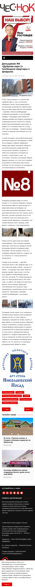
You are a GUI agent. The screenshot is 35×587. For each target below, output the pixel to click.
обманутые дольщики (11, 399)
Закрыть (7, 584)
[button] (9, 232)
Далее (28, 409)
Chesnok (6, 76)
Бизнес (22, 76)
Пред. (7, 409)
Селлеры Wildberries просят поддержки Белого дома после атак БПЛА (17, 472)
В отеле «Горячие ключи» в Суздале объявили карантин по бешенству (17, 440)
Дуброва (20, 392)
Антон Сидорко (9, 392)
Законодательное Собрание (13, 396)
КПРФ (27, 396)
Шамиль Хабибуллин (11, 402)
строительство (26, 399)
